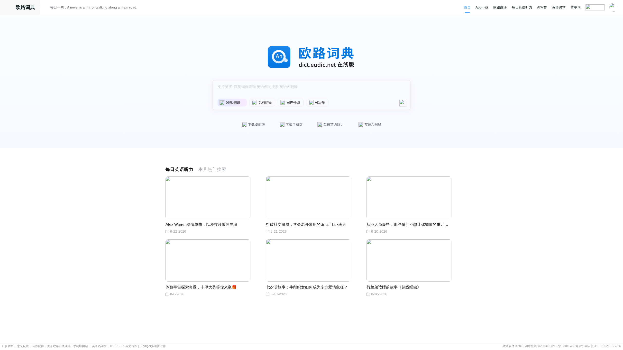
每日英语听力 (522, 7)
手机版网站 (80, 346)
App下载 (482, 7)
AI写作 (542, 7)
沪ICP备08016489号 (564, 346)
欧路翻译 (500, 7)
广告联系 (8, 346)
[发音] (46, 8)
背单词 (575, 7)
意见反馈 (23, 346)
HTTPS (114, 346)
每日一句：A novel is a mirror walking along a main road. (93, 7)
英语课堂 (559, 7)
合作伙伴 (38, 346)
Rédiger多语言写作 (153, 346)
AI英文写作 (130, 346)
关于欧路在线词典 (59, 346)
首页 (467, 7)
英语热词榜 (99, 346)
